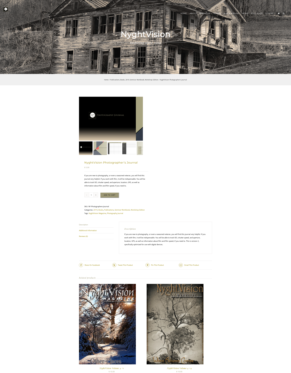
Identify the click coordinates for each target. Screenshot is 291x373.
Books (100, 210)
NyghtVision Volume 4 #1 (111, 368)
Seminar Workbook (122, 210)
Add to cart (109, 195)
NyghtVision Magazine (97, 213)
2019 (95, 210)
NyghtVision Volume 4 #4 (179, 368)
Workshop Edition (138, 210)
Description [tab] (83, 224)
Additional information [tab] (88, 230)
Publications (109, 210)
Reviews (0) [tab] (83, 236)
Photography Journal (115, 213)
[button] (284, 13)
